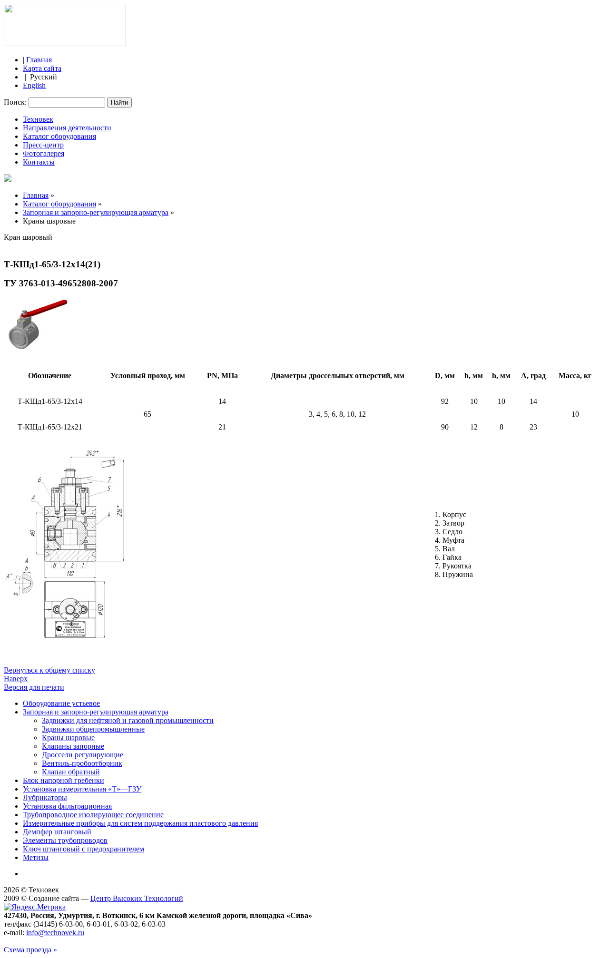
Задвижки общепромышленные (93, 729)
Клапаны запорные (73, 746)
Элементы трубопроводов (65, 840)
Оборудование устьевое (61, 703)
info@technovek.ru (55, 933)
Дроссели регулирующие (82, 755)
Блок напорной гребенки (63, 780)
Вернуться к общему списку (49, 670)
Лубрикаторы (45, 797)
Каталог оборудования (59, 136)
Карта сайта (42, 68)
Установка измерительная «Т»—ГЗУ (82, 789)
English (34, 85)
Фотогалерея (43, 153)
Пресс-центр (43, 145)
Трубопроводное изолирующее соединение (93, 815)
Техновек (38, 119)
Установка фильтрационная (67, 806)
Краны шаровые (68, 737)
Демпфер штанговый (57, 832)
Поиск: (16, 102)
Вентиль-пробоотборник (82, 763)
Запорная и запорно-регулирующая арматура (95, 212)
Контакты (39, 162)
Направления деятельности (67, 128)
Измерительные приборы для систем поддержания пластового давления (140, 823)
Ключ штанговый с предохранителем (83, 849)
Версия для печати (34, 687)
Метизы (36, 857)
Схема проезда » (30, 950)
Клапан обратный (71, 772)
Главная (39, 60)
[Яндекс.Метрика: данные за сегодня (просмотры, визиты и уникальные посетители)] (35, 907)
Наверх (16, 679)
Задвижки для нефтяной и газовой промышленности (128, 720)
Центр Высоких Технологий (136, 898)
